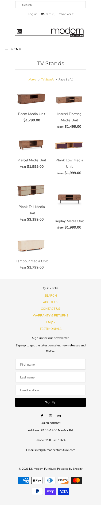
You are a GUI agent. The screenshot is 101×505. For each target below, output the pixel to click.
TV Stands (50, 63)
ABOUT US (50, 302)
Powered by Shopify (69, 469)
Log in (32, 14)
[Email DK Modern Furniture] (59, 416)
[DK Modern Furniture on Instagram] (50, 416)
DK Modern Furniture (42, 469)
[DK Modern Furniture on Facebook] (42, 416)
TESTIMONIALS (51, 329)
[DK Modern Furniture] (50, 30)
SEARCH (50, 296)
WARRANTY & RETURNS (50, 315)
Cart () (49, 14)
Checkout (66, 14)
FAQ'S (50, 322)
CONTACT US (50, 309)
